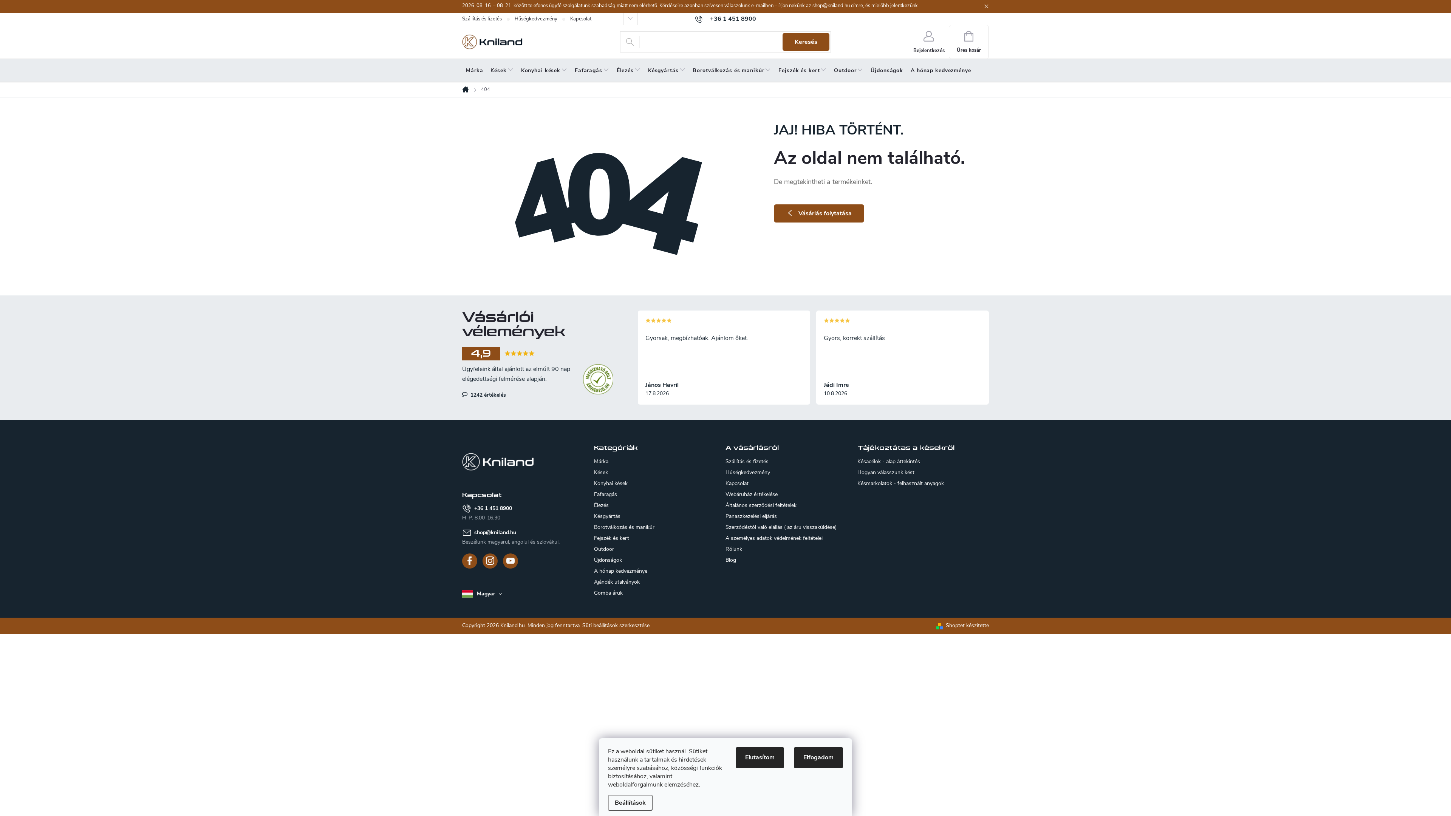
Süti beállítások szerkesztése (616, 625)
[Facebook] (469, 561)
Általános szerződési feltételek (761, 505)
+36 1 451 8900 (493, 508)
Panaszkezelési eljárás (751, 516)
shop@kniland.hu (495, 532)
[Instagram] (490, 561)
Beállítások (630, 803)
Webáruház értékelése (752, 494)
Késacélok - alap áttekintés (888, 462)
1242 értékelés (487, 394)
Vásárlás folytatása (825, 213)
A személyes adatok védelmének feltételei (774, 538)
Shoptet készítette (967, 625)
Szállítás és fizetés (482, 18)
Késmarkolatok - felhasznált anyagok (900, 484)
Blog (731, 560)
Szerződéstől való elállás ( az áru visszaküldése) (781, 527)
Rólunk (734, 549)
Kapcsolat (580, 18)
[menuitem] (474, 70)
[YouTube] (510, 561)
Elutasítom (760, 757)
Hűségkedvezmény (536, 18)
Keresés (806, 42)
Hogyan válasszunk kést (885, 473)
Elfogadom (818, 757)
